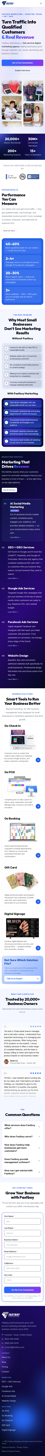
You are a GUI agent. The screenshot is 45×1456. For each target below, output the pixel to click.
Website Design (9, 1401)
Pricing (5, 1367)
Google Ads (7, 1386)
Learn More (14, 537)
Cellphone (9, 1263)
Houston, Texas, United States (18, 1335)
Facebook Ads (8, 1391)
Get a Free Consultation (22, 63)
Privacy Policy (32, 1296)
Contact (5, 1371)
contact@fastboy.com (14, 1347)
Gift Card (6, 1425)
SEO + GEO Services (11, 1381)
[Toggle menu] (41, 3)
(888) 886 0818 (11, 1343)
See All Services (9, 490)
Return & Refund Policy (11, 1451)
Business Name (11, 1240)
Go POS (5, 1411)
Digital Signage (9, 1430)
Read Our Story (9, 231)
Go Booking (7, 1415)
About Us (6, 1357)
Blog (4, 1362)
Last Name (9, 1228)
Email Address (11, 1251)
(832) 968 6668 (11, 1339)
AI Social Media (9, 1396)
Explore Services (22, 70)
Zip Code (8, 1275)
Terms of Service (8, 1447)
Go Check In (7, 1420)
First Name (9, 1216)
